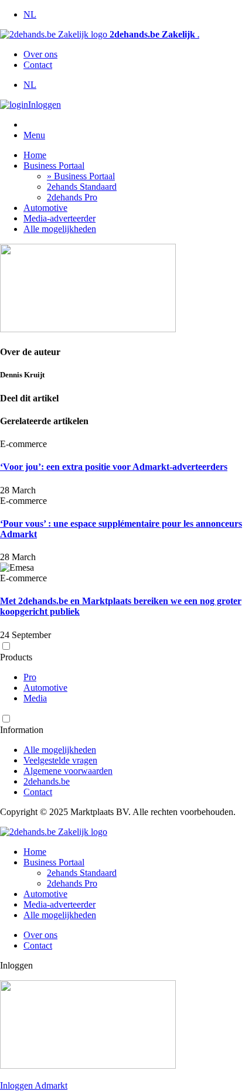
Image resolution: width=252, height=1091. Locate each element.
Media (35, 698)
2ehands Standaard (82, 187)
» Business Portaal (81, 176)
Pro (29, 677)
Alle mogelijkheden (59, 229)
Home (34, 155)
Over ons (40, 54)
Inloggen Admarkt (33, 1085)
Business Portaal (53, 166)
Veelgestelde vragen (60, 760)
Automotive (45, 208)
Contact (37, 65)
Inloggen (44, 105)
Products (16, 657)
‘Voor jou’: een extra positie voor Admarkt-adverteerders (113, 467)
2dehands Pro (72, 197)
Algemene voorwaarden (68, 771)
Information (21, 730)
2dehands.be (46, 781)
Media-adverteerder (59, 218)
